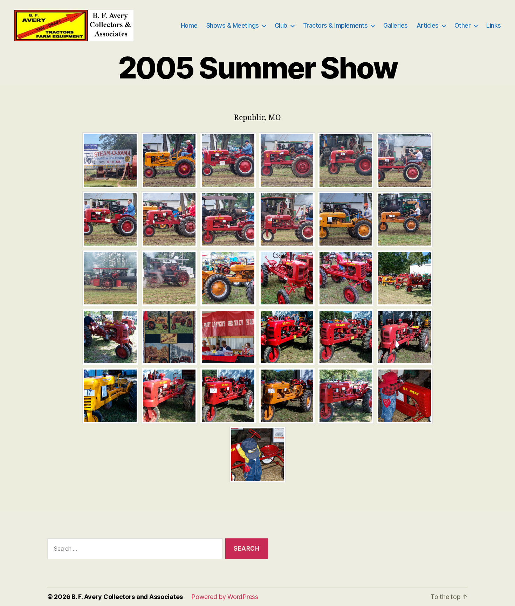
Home (189, 25)
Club (281, 25)
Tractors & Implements (335, 25)
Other (462, 25)
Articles (428, 25)
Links (493, 25)
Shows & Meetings (232, 25)
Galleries (395, 25)
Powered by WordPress (224, 596)
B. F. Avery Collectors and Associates (127, 596)
